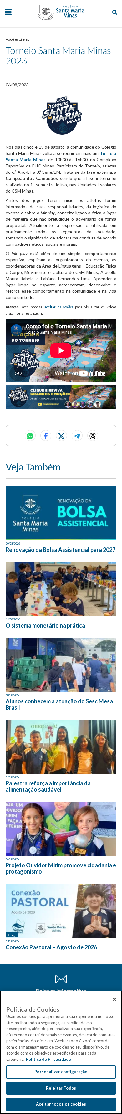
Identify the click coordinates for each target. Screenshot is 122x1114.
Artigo (11, 935)
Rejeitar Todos (61, 1088)
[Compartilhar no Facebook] (45, 435)
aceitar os (58, 307)
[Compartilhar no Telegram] (77, 435)
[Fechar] (114, 999)
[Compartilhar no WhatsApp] (30, 435)
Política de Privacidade (48, 1059)
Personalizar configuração (60, 1071)
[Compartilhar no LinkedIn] (92, 435)
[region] (61, 1052)
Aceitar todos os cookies (61, 1103)
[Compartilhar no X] (61, 435)
